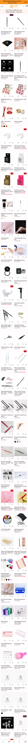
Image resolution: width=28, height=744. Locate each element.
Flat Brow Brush (5, 238)
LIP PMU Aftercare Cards (20, 99)
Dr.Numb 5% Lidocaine (6, 260)
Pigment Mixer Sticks (19, 687)
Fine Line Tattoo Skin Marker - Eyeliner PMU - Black (20, 463)
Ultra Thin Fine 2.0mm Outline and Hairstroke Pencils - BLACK (19, 393)
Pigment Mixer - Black (6, 710)
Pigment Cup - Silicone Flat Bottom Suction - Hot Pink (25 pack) (20, 734)
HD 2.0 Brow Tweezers (19, 347)
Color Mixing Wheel (5, 529)
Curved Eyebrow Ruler (6, 303)
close (25, 2)
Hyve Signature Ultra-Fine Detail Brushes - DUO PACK (20, 77)
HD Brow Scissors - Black (7, 347)
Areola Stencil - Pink (19, 643)
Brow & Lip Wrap (18, 121)
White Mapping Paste (6, 280)
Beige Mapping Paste (19, 260)
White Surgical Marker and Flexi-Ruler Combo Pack (19, 369)
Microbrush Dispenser (19, 599)
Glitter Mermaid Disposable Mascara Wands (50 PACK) (6, 575)
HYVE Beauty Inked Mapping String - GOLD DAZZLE (6, 191)
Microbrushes (4, 621)
